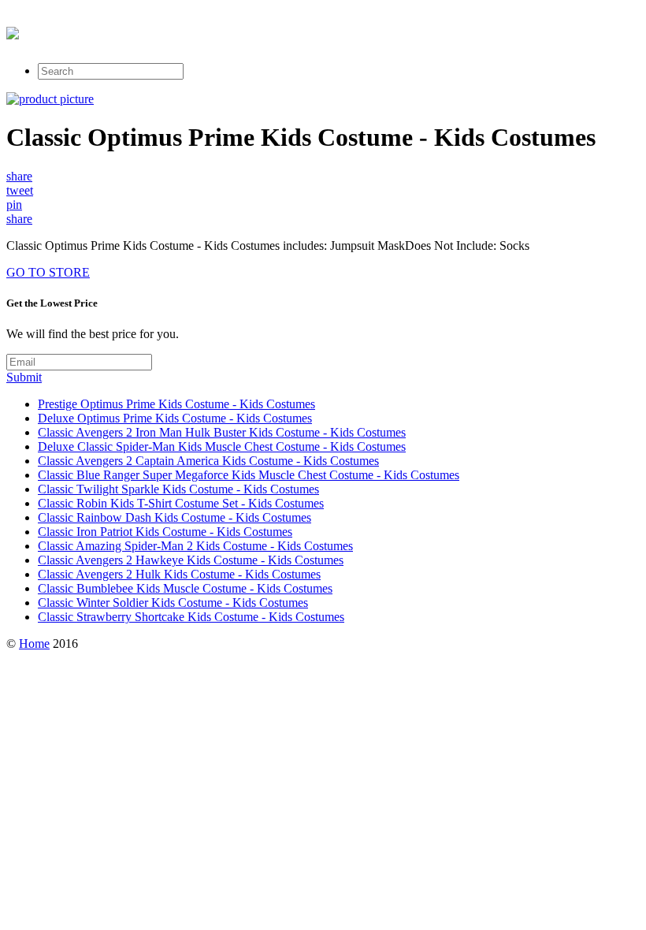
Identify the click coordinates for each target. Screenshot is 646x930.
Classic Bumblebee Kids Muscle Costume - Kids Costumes (185, 588)
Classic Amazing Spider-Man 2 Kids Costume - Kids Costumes (195, 545)
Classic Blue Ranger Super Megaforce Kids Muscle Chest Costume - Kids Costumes (248, 475)
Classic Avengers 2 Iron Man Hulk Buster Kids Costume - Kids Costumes (222, 432)
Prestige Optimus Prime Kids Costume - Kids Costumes (176, 404)
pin (14, 204)
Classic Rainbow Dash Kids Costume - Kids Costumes (174, 517)
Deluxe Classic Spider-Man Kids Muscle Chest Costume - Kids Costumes (222, 446)
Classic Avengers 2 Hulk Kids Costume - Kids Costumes (179, 574)
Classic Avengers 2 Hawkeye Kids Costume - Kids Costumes (190, 560)
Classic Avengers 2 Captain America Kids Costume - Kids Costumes (208, 460)
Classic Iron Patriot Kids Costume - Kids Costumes (165, 531)
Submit (24, 377)
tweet (19, 190)
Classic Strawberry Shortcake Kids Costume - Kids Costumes (191, 616)
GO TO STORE (48, 272)
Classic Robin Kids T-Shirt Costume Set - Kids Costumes (181, 503)
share (19, 176)
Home (34, 643)
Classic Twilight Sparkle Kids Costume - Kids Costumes (178, 489)
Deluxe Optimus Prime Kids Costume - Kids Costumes (175, 418)
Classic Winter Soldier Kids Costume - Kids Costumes (173, 602)
